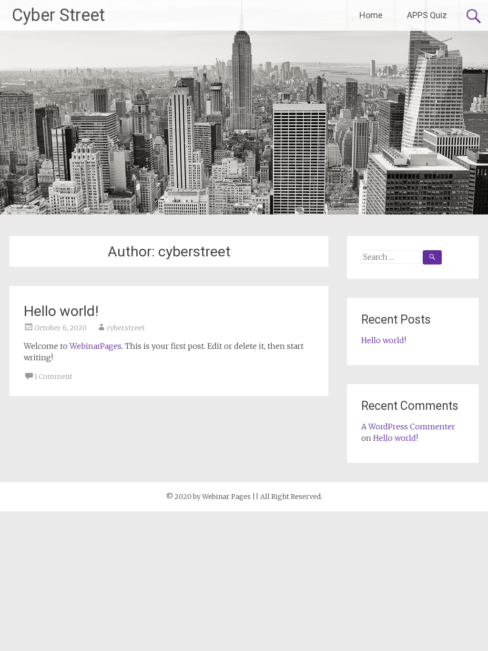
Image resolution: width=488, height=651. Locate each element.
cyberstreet (126, 328)
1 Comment (53, 376)
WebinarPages (96, 346)
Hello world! (61, 311)
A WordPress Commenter (408, 426)
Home (371, 15)
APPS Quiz (427, 15)
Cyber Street (58, 15)
